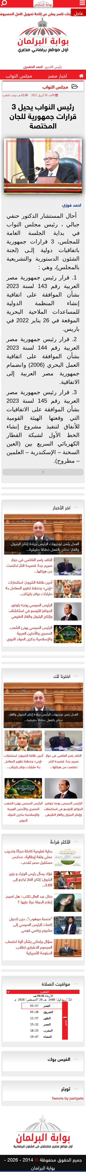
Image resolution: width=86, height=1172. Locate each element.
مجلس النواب (55, 86)
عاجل (78, 12)
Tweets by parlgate (68, 1097)
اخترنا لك (62, 675)
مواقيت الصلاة (56, 983)
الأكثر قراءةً (60, 841)
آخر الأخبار (61, 507)
